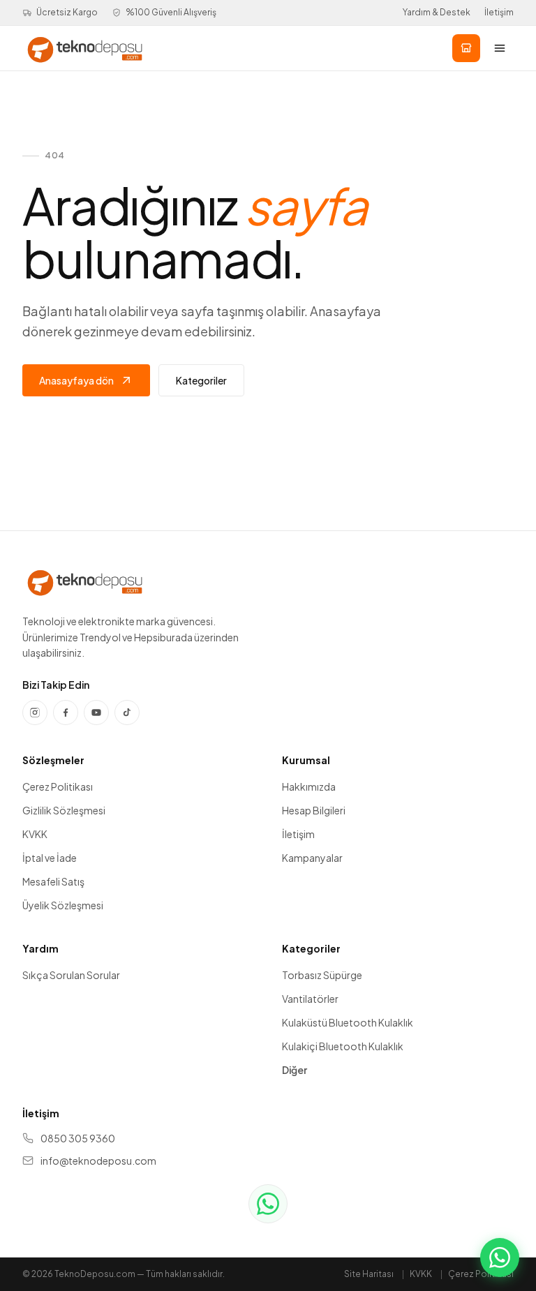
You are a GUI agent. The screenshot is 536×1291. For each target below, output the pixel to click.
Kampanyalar (312, 857)
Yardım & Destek (436, 12)
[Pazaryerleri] (466, 48)
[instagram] (34, 712)
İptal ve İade (49, 857)
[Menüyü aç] (500, 48)
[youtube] (96, 712)
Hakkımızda (309, 786)
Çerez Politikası (57, 786)
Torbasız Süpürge (322, 975)
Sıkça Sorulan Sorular (71, 975)
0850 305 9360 (77, 1138)
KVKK (34, 834)
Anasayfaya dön (76, 380)
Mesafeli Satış (53, 881)
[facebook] (65, 712)
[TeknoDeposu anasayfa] (84, 48)
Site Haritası (369, 1274)
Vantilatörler (310, 998)
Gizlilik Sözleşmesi (63, 810)
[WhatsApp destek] (268, 1203)
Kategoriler (201, 380)
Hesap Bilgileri (313, 810)
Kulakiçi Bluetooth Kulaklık (342, 1046)
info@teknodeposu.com (98, 1160)
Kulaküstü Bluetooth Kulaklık (347, 1022)
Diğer (294, 1070)
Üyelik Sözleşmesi (62, 905)
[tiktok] (127, 712)
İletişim (499, 12)
